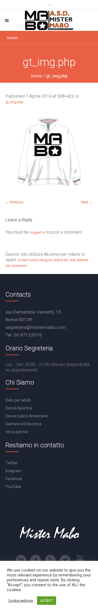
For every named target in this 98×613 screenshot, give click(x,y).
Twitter (11, 463)
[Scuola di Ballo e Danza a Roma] (49, 20)
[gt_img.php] (49, 152)
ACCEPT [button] (46, 601)
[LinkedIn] (21, 560)
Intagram (13, 471)
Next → (87, 202)
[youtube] (79, 560)
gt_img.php (14, 102)
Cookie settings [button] (20, 601)
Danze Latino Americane (26, 416)
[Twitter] (65, 560)
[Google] (50, 560)
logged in (37, 232)
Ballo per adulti (18, 400)
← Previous (14, 202)
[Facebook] (35, 560)
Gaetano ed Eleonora (23, 424)
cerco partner (17, 432)
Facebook (13, 479)
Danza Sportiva (18, 408)
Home (36, 76)
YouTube (13, 486)
